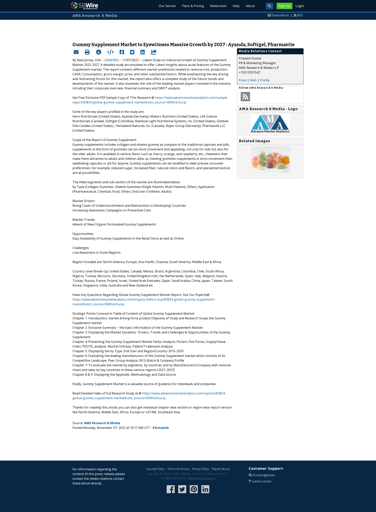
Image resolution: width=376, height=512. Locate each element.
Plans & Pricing (193, 6)
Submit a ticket (261, 481)
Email (243, 80)
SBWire (84, 6)
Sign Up (284, 6)
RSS (300, 15)
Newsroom (218, 6)
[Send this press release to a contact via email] (76, 52)
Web (253, 80)
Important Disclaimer (201, 478)
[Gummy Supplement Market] (270, 171)
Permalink (161, 428)
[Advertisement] (188, 29)
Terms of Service (178, 469)
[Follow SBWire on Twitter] (182, 493)
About (250, 6)
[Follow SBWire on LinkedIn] (205, 493)
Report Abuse (221, 469)
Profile (264, 80)
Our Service (167, 6)
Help (236, 6)
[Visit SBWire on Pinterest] (193, 493)
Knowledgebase (264, 475)
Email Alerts (280, 15)
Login (300, 6)
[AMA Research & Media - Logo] (270, 132)
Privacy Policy (200, 469)
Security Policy (155, 469)
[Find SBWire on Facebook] (170, 493)
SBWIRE (111, 60)
